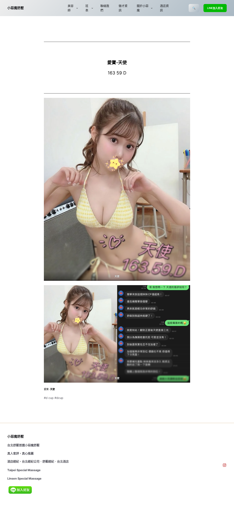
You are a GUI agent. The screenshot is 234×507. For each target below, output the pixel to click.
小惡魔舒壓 (15, 8)
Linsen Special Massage (24, 478)
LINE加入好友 (215, 8)
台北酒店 (63, 461)
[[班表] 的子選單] (92, 8)
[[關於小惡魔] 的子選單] (152, 8)
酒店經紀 (13, 461)
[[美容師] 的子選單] (77, 8)
